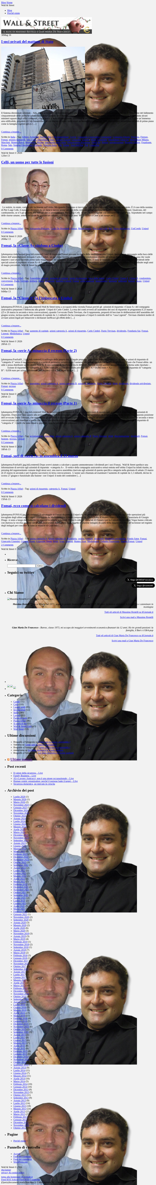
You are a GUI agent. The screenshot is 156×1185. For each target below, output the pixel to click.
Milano (40, 142)
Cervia (73, 137)
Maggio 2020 (19, 925)
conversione (7, 281)
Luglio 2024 (19, 821)
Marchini (5, 142)
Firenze (144, 137)
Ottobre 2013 (19, 1095)
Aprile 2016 (19, 1013)
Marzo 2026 (19, 802)
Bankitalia (72, 538)
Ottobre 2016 (19, 996)
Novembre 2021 (21, 889)
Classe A (124, 278)
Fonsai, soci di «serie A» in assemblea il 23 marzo (39, 456)
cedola (81, 538)
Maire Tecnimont (99, 139)
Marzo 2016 (19, 1015)
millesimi (122, 281)
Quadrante (146, 142)
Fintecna (135, 137)
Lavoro (16, 715)
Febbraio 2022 (20, 884)
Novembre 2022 (21, 859)
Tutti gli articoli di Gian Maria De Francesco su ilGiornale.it (124, 635)
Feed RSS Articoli (10, 1179)
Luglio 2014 (19, 1070)
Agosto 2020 (19, 922)
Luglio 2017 (19, 974)
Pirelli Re (96, 142)
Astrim (43, 137)
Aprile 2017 (19, 983)
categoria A (54, 488)
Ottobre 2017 (19, 966)
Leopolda (76, 139)
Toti (86, 145)
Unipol (145, 228)
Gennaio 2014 (20, 1087)
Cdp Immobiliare (60, 137)
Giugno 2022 (19, 873)
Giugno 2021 (19, 903)
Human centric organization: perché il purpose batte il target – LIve (45, 781)
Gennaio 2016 (20, 1021)
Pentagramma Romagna (78, 142)
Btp (49, 137)
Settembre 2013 (20, 1097)
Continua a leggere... (11, 131)
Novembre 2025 (21, 805)
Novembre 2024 (21, 813)
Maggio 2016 (19, 1010)
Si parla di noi (20, 723)
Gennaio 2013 (20, 1119)
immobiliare (43, 139)
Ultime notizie (21, 759)
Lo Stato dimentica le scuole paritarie (45, 750)
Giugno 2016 (19, 1007)
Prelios (105, 142)
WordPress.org (20, 1162)
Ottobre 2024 (19, 816)
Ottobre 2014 (19, 1062)
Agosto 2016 (19, 1002)
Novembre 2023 (21, 837)
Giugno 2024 (19, 824)
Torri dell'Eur (77, 145)
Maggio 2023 (19, 848)
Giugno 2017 (19, 977)
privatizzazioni (117, 142)
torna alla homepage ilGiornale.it (17, 1177)
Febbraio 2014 (20, 1084)
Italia (13, 137)
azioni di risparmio (78, 278)
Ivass (61, 541)
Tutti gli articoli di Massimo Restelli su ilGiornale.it (128, 612)
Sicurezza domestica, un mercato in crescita (34, 784)
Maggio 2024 (19, 826)
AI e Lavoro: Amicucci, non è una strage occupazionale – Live (43, 778)
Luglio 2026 (19, 796)
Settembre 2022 (20, 865)
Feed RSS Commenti (29, 1179)
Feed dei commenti (22, 1159)
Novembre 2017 (21, 963)
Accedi (16, 1153)
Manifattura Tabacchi (118, 139)
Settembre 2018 (20, 947)
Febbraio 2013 (20, 1117)
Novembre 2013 (21, 1092)
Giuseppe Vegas (44, 541)
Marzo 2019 (19, 939)
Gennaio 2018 (20, 958)
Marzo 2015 (19, 1048)
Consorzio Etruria (121, 137)
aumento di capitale (59, 278)
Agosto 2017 (19, 972)
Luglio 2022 (19, 870)
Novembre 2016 (21, 993)
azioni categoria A (58, 331)
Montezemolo (84, 228)
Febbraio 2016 (20, 1018)
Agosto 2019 (19, 936)
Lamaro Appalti (63, 139)
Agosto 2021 (19, 898)
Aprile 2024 (19, 829)
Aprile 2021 (19, 906)
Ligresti (85, 139)
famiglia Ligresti (63, 281)
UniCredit (136, 228)
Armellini (34, 137)
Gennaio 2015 (20, 1054)
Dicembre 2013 (20, 1089)
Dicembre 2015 (20, 1024)
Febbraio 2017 (20, 988)
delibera (33, 281)
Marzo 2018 (19, 952)
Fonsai (4, 139)
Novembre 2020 (21, 917)
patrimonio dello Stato (55, 142)
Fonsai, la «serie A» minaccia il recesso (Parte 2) (39, 351)
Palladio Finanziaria (109, 541)
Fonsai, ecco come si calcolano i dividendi (33, 506)
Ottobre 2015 (19, 1029)
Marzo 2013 (19, 1114)
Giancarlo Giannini (10, 541)
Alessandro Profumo (40, 228)
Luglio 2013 (19, 1103)
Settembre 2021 (20, 895)
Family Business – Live (24, 775)
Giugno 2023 (19, 846)
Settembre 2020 (20, 920)
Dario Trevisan (21, 281)
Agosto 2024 (19, 818)
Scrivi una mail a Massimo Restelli (136, 617)
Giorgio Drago (28, 541)
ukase (139, 281)
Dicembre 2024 (20, 810)
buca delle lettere (97, 278)
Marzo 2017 (19, 985)
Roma (4, 145)
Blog (9, 10)
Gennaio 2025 (20, 807)
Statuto (131, 281)
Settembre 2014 (20, 1065)
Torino (66, 145)
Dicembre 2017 (20, 961)
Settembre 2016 (20, 999)
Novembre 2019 (21, 933)
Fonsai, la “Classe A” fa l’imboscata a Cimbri (36, 298)
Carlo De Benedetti (60, 228)
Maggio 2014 (19, 1076)
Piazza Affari (17, 228)
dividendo (50, 281)
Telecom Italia (50, 145)
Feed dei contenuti (22, 1156)
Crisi (15, 704)
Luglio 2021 (19, 900)
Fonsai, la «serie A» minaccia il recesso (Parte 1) (39, 403)
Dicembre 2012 (20, 1122)
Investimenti (19, 710)
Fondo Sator (133, 538)
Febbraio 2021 (20, 911)
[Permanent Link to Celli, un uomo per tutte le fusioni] (44, 202)
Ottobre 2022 (19, 862)
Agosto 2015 (19, 1035)
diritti (115, 383)
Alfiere (25, 137)
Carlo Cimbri (112, 278)
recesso (12, 386)
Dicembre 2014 (20, 1056)
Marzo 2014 (19, 1081)
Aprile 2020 (19, 928)
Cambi (16, 701)
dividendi (135, 436)
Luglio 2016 (19, 1004)
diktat (41, 281)
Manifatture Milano (139, 139)
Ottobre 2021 (19, 892)
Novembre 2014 (21, 1059)
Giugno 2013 (19, 1106)
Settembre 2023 (20, 840)
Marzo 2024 (19, 832)
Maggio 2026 (19, 799)
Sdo (10, 145)
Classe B (133, 278)
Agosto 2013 (19, 1100)
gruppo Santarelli (17, 139)
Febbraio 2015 (20, 1051)
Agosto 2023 (19, 843)
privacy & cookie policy (12, 1172)
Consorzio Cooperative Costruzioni (95, 137)
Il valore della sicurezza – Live (28, 773)
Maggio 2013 (19, 1108)
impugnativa (101, 281)
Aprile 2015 (19, 1045)
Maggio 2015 (19, 1043)
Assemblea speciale (39, 278)
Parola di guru (20, 718)
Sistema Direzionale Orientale (27, 145)
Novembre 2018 (21, 944)
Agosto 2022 (19, 868)
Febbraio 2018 (20, 955)
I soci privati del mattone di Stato (27, 41)
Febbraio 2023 (20, 854)
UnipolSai (94, 145)
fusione (4, 439)
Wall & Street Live (22, 726)
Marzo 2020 (19, 931)
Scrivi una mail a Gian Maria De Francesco (132, 640)
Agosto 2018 (19, 950)
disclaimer (6, 1170)
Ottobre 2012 (19, 1128)
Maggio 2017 (19, 980)
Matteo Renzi (17, 142)
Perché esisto (13, 13)
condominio (145, 278)
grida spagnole (87, 281)
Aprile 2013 (19, 1111)
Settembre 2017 (20, 969)
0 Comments (7, 148)
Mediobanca (16, 333)
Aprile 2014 (19, 1078)
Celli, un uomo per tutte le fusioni (27, 162)
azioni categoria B (68, 383)
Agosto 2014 (19, 1067)
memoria (113, 281)
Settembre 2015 (20, 1032)
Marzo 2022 (19, 881)
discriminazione (121, 436)
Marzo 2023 (19, 851)
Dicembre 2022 (20, 857)
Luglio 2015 (19, 1037)
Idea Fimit (31, 139)
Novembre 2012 (21, 1125)
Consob (89, 538)
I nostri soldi (19, 707)
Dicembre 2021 (20, 887)
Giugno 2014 (19, 1073)
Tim (60, 145)
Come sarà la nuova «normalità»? (54, 742)
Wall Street (18, 729)
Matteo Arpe (80, 541)
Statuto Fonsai (127, 541)
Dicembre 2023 (20, 835)
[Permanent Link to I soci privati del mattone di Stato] (43, 108)
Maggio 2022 (19, 876)
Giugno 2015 (19, 1040)
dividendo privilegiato (140, 383)
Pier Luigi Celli (100, 228)
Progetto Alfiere (132, 142)
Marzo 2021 (19, 909)
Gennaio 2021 (20, 914)
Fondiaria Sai (134, 331)
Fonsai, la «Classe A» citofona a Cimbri (32, 245)
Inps (52, 139)
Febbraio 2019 (20, 941)
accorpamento (36, 436)
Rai (110, 228)
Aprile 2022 (19, 878)
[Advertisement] (30, 664)
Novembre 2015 (21, 1026)
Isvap (55, 541)
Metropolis (30, 142)
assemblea (35, 383)
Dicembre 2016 (20, 991)
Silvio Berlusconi (121, 228)
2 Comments (7, 545)
